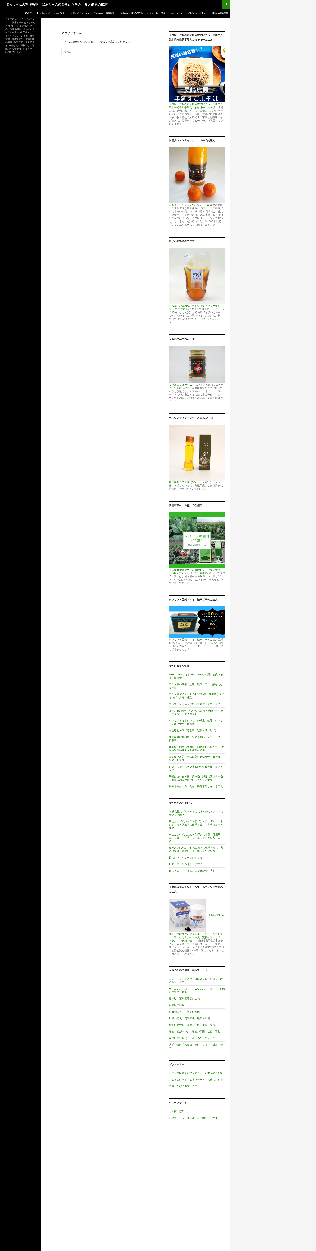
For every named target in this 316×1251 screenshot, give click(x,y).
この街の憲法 (176, 1111)
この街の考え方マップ (79, 13)
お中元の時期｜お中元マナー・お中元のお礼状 (196, 1072)
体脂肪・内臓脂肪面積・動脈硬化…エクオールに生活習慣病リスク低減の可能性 (197, 748)
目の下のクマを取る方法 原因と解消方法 (192, 870)
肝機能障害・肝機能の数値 (184, 1011)
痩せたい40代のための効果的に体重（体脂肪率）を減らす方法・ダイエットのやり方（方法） (195, 838)
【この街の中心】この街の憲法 (50, 13)
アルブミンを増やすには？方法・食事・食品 (194, 704)
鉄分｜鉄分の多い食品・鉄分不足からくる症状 (196, 786)
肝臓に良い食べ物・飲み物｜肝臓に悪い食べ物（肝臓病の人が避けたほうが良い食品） (196, 778)
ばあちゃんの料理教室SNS (131, 13)
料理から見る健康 (220, 13)
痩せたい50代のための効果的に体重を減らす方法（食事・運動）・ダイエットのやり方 (196, 849)
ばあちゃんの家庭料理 (104, 13)
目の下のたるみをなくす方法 (185, 864)
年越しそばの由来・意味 (183, 1086)
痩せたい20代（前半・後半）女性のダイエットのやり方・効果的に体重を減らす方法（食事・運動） (196, 824)
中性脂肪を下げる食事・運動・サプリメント (194, 730)
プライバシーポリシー (197, 13)
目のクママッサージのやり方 (185, 857)
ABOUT (28, 13)
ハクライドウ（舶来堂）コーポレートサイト (194, 1117)
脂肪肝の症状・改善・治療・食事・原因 (192, 1024)
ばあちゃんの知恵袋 (156, 13)
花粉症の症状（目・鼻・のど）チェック (192, 1038)
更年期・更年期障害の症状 (184, 998)
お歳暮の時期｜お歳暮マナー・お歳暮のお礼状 (196, 1079)
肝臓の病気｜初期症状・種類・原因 (189, 1018)
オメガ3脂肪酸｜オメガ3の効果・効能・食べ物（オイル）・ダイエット (196, 712)
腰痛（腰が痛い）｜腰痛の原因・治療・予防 (194, 1031)
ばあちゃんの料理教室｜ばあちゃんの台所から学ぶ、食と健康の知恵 (56, 4)
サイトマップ (176, 13)
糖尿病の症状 (176, 1005)
